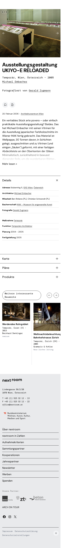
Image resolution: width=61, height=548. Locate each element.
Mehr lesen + (30, 156)
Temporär (18, 220)
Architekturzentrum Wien (32, 113)
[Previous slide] (3, 33)
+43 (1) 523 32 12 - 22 (17, 401)
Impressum (7, 531)
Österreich (38, 187)
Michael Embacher (14, 81)
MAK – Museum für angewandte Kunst (34, 204)
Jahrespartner (10, 461)
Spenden (7, 480)
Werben (6, 474)
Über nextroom (11, 429)
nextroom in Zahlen (13, 436)
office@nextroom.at (12, 404)
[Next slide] (57, 33)
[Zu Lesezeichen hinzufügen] (5, 105)
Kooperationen (11, 455)
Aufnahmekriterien (13, 442)
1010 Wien (28, 187)
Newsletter (8, 468)
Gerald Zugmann (40, 90)
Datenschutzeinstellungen (16, 535)
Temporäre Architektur (22, 226)
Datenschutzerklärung (26, 531)
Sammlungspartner (13, 448)
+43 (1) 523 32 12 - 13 (17, 398)
